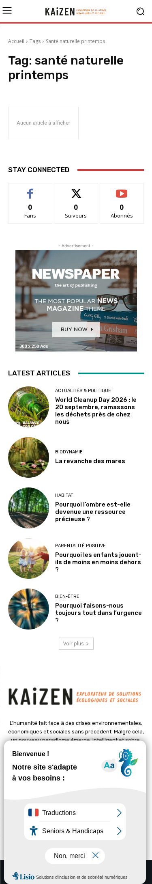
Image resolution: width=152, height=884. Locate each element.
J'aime (30, 189)
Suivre (76, 189)
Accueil (16, 41)
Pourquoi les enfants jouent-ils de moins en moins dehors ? (98, 562)
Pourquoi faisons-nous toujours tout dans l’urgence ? (98, 613)
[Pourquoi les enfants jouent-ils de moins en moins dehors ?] (28, 558)
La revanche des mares (90, 461)
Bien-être (67, 596)
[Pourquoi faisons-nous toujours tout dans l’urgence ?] (28, 609)
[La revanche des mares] (28, 457)
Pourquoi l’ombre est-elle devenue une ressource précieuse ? (93, 512)
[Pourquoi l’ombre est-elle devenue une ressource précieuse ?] (28, 507)
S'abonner (122, 189)
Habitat (64, 495)
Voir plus (73, 643)
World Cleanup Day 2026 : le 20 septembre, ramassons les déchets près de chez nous (96, 410)
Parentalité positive (80, 545)
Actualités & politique (83, 390)
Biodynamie (69, 452)
